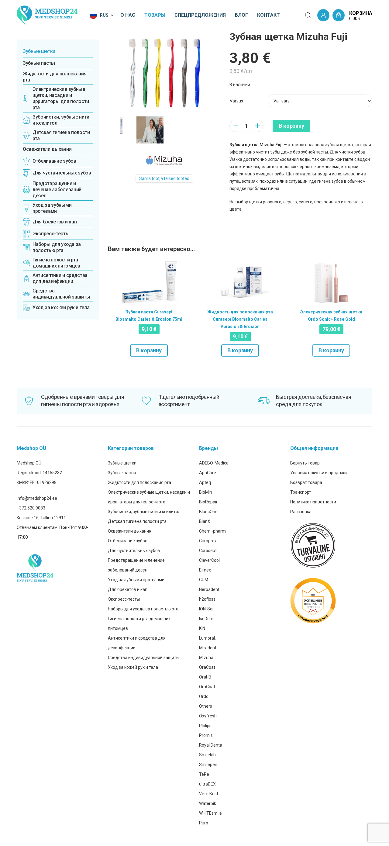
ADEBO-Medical (214, 463)
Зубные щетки (39, 51)
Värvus (236, 100)
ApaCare (207, 472)
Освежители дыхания (47, 149)
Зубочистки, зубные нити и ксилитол (144, 511)
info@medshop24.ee (37, 498)
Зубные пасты (39, 63)
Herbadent (209, 589)
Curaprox (208, 540)
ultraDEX (207, 784)
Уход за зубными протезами (136, 579)
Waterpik (207, 803)
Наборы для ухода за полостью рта (143, 608)
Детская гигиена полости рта (137, 521)
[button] (102, 15)
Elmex (205, 570)
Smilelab (207, 754)
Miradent (207, 647)
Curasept (208, 550)
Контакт (268, 15)
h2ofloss (207, 599)
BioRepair (208, 501)
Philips (205, 725)
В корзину (291, 126)
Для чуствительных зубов (134, 550)
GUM (203, 579)
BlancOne (208, 511)
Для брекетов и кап (127, 589)
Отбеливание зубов (127, 540)
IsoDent (206, 618)
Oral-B (205, 677)
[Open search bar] (308, 15)
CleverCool (209, 560)
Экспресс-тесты (124, 599)
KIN (202, 628)
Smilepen (208, 764)
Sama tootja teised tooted (164, 178)
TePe (204, 774)
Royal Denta (210, 745)
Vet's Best (208, 793)
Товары (154, 15)
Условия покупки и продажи (318, 472)
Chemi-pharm (212, 531)
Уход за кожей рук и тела (133, 667)
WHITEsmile (210, 813)
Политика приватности (313, 501)
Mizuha (206, 657)
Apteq (205, 482)
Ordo (203, 696)
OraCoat (207, 667)
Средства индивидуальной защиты (143, 657)
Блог (241, 15)
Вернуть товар (305, 463)
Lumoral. (207, 638)
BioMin (205, 492)
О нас (127, 15)
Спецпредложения (200, 15)
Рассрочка (301, 511)
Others (205, 706)
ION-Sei (206, 608)
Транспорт (300, 492)
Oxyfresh (208, 715)
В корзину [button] (149, 350)
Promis (206, 735)
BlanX (204, 521)
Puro (203, 822)
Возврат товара (306, 482)
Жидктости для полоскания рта (54, 77)
